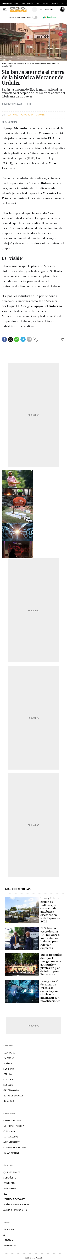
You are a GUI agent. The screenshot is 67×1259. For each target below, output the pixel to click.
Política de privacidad (16, 1204)
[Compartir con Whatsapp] (16, 339)
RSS (5, 1193)
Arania (45, 3)
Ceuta (16, 3)
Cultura (8, 1079)
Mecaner (40, 115)
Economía (9, 1052)
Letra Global (10, 1136)
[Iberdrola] (49, 17)
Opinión (7, 1074)
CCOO (15, 115)
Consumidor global (14, 1147)
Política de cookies (14, 1199)
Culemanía (9, 1131)
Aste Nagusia (27, 3)
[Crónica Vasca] (20, 9)
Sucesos (8, 1084)
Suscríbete (9, 1177)
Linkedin (8, 1240)
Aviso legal (9, 1188)
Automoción (27, 115)
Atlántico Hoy (11, 1142)
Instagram (9, 1245)
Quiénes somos (11, 1172)
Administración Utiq (15, 1209)
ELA (9, 115)
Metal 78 (55, 3)
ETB (37, 3)
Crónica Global (12, 1120)
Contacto (9, 1183)
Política (8, 1063)
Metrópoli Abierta (13, 1125)
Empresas (8, 1058)
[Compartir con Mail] (29, 339)
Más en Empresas (18, 889)
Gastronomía (11, 1090)
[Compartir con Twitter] (10, 339)
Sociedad (8, 1068)
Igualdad (8, 1101)
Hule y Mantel (11, 1152)
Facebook (8, 1229)
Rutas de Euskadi (13, 1095)
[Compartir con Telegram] (23, 339)
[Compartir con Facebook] (4, 339)
